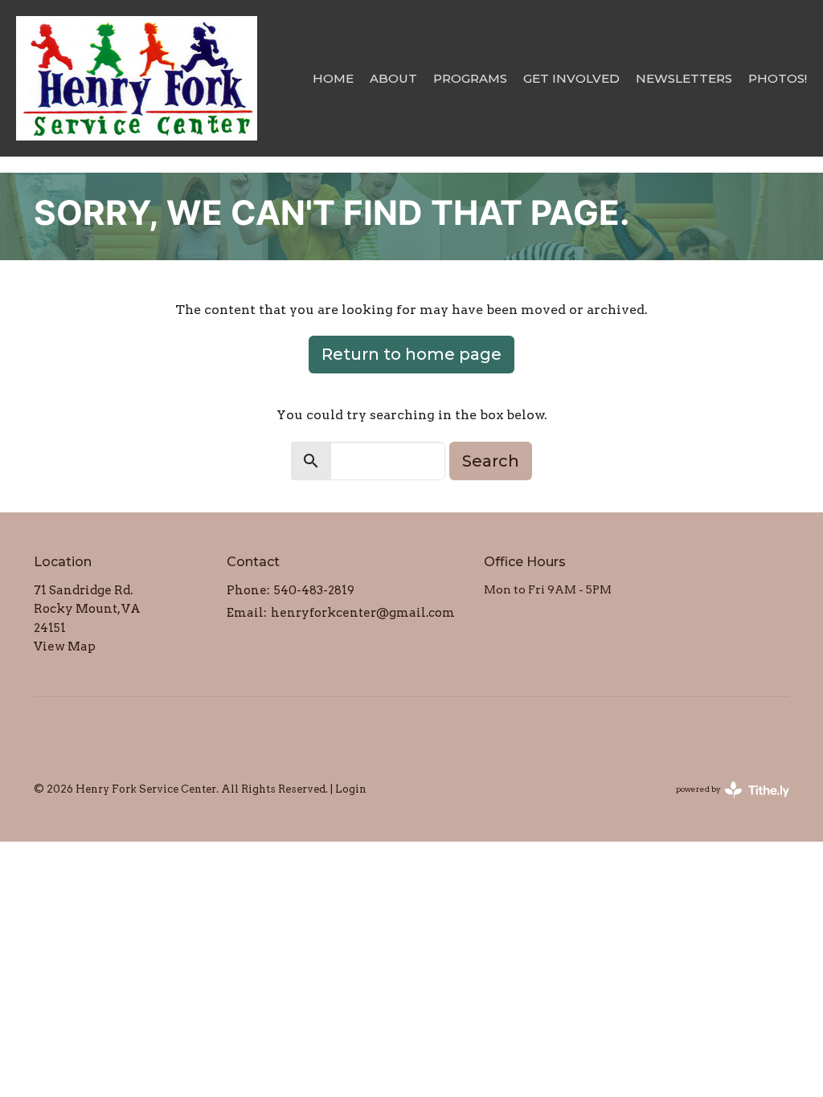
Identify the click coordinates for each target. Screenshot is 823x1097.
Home (333, 78)
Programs (470, 78)
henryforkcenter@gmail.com (363, 613)
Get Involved (571, 78)
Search (490, 461)
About (393, 78)
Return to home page (411, 354)
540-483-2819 (314, 590)
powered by (724, 803)
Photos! (777, 78)
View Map (65, 646)
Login (350, 789)
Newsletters (684, 78)
